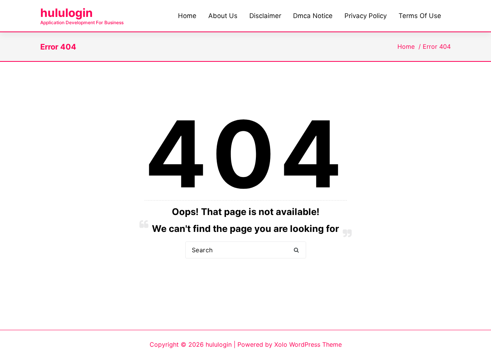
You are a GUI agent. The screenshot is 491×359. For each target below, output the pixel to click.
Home (406, 46)
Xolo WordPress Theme (308, 344)
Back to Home (245, 276)
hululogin (66, 13)
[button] (296, 250)
